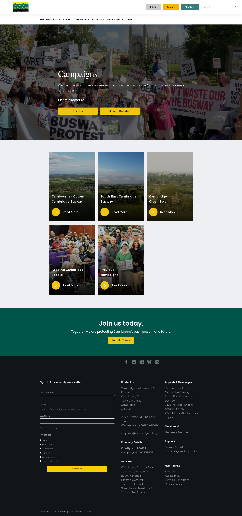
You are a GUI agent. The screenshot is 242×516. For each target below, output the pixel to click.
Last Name (45, 416)
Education (47, 444)
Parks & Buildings (49, 19)
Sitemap (170, 471)
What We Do (80, 19)
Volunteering (48, 457)
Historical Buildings (51, 461)
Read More (70, 212)
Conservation (48, 448)
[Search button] (235, 7)
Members (190, 7)
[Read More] (56, 212)
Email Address (47, 392)
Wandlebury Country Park (137, 467)
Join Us (153, 7)
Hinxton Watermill (132, 479)
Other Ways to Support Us (181, 451)
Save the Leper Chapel (179, 404)
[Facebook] (126, 362)
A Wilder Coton (174, 409)
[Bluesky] (149, 362)
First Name (45, 404)
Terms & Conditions (177, 479)
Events (66, 19)
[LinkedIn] (157, 362)
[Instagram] (134, 362)
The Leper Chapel (132, 484)
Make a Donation (175, 447)
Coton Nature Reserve (135, 471)
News (129, 19)
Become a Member (177, 432)
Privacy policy (173, 484)
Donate (171, 7)
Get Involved (113, 19)
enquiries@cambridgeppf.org (139, 433)
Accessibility (172, 475)
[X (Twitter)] (142, 362)
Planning (46, 453)
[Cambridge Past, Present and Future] (21, 7)
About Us (97, 19)
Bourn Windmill (131, 475)
